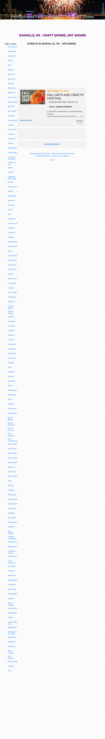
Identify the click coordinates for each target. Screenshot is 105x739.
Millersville (12, 395)
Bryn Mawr (12, 111)
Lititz (10, 367)
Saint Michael (11, 532)
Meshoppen (12, 390)
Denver (10, 182)
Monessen (12, 409)
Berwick (11, 83)
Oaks (10, 481)
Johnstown (12, 297)
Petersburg (12, 495)
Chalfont (11, 134)
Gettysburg (12, 242)
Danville (11, 172)
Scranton (11, 571)
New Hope (12, 449)
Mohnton (11, 404)
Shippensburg (13, 580)
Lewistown (12, 358)
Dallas (10, 168)
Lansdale (11, 326)
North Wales (12, 476)
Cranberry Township (12, 158)
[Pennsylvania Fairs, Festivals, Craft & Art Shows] (52, 10)
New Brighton (11, 434)
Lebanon (11, 335)
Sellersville (12, 575)
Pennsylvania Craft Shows (40, 154)
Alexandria (12, 51)
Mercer (10, 386)
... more (81, 116)
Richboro (11, 527)
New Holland (13, 444)
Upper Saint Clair (12, 623)
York (9, 671)
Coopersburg (13, 152)
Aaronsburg (12, 47)
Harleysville (12, 260)
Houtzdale (12, 283)
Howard (11, 288)
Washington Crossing (12, 633)
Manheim (11, 372)
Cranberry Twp (12, 163)
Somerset (11, 585)
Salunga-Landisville (12, 538)
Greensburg (12, 256)
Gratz (10, 251)
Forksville (11, 233)
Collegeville (12, 148)
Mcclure (11, 376)
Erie (9, 214)
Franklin (11, 237)
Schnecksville (13, 547)
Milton (10, 399)
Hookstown (12, 279)
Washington (12, 627)
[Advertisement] (10, 708)
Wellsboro (12, 646)
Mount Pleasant (11, 424)
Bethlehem (12, 88)
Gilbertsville (12, 246)
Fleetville (11, 228)
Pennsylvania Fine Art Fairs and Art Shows (52, 156)
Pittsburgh (12, 508)
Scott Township (11, 562)
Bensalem (11, 79)
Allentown (12, 56)
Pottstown (12, 518)
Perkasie (11, 490)
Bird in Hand (12, 97)
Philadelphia (12, 499)
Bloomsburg (12, 102)
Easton (10, 191)
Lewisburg (12, 353)
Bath (9, 65)
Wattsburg (12, 637)
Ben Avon (11, 74)
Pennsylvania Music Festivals (63, 154)
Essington (11, 219)
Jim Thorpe (12, 292)
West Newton (11, 657)
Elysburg (11, 205)
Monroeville (12, 413)
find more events (51, 144)
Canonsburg (12, 120)
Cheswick (11, 139)
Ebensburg (12, 196)
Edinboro (11, 200)
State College (11, 604)
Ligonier (11, 363)
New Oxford (12, 458)
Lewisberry (12, 349)
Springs (11, 598)
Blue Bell (11, 106)
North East (12, 472)
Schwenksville (13, 556)
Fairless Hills (13, 223)
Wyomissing (12, 661)
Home (52, 160)
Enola (10, 210)
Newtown (11, 467)
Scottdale (11, 566)
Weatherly (12, 642)
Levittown (12, 344)
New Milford (12, 453)
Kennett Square (11, 307)
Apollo (10, 60)
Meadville (11, 381)
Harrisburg (12, 265)
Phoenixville (12, 504)
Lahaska (11, 317)
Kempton (11, 302)
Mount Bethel (10, 419)
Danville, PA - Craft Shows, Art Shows (52, 35)
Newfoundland (13, 462)
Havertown (12, 269)
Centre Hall (12, 129)
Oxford (10, 485)
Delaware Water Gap (12, 178)
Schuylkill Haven (11, 552)
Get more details (26, 120)
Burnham (11, 116)
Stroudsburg (13, 608)
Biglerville (11, 93)
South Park (12, 589)
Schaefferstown (13, 542)
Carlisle (11, 125)
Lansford (11, 330)
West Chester (11, 652)
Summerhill (12, 613)
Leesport (11, 340)
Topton (10, 617)
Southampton (13, 594)
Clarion (10, 143)
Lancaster (11, 321)
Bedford (11, 70)
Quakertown (12, 522)
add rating (80, 123)
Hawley (11, 274)
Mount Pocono (11, 429)
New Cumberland (12, 440)
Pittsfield (11, 513)
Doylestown (12, 187)
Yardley (11, 666)
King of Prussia (11, 312)
